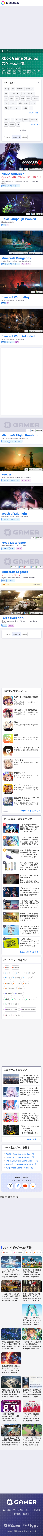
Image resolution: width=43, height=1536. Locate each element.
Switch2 (32, 253)
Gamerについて (9, 1510)
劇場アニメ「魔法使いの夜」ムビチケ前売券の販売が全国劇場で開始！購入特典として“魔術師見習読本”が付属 (32, 1394)
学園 (6, 124)
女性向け (34, 120)
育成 (6, 98)
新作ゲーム (7, 1252)
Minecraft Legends (14, 572)
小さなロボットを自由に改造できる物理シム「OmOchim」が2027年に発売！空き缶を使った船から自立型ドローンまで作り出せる (32, 1275)
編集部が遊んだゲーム (29, 1009)
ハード (8, 978)
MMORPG (20, 89)
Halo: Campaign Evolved (18, 219)
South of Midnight (14, 513)
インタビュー (31, 999)
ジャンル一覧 (33, 113)
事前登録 (16, 967)
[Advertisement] (21, 27)
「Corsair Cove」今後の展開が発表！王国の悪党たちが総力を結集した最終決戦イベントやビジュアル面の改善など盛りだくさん (11, 1443)
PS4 (21, 567)
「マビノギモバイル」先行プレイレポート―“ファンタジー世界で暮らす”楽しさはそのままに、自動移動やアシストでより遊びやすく (32, 1443)
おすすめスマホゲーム (15, 691)
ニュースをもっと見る (29, 1139)
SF (12, 120)
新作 (7, 967)
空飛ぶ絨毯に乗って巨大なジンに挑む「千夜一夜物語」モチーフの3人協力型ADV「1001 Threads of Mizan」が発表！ (11, 1347)
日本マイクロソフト (21, 621)
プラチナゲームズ (7, 182)
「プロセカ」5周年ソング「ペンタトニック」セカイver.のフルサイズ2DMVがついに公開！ (32, 1321)
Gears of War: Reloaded (18, 336)
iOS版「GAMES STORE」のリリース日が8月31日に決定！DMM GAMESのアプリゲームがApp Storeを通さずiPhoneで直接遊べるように (11, 1420)
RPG (13, 89)
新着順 (24, 137)
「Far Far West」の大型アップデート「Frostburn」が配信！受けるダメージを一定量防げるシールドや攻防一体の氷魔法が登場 (11, 1275)
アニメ (21, 988)
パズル (26, 103)
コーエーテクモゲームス (22, 182)
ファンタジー (26, 264)
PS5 (26, 169)
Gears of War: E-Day (15, 297)
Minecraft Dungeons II (17, 258)
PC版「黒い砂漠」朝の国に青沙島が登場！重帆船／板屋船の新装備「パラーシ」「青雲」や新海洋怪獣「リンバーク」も (11, 1394)
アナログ (32, 973)
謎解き (8, 983)
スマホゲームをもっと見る (28, 810)
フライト (5, 441)
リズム (25, 108)
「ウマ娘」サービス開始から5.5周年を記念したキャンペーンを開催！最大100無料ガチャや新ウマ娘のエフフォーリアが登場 (32, 1347)
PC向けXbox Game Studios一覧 (19, 1167)
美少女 (12, 124)
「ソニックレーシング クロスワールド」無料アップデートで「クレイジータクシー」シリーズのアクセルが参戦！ (11, 1298)
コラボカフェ (10, 988)
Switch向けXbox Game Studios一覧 (21, 1164)
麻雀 (6, 108)
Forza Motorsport (13, 542)
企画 (16, 1004)
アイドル (19, 120)
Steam (40, 169)
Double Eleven (6, 261)
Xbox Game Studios (7, 222)
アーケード (21, 973)
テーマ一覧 (34, 124)
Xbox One (14, 567)
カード (33, 103)
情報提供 (37, 1510)
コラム (8, 1004)
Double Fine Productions (23, 478)
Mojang (14, 261)
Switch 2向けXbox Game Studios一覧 (22, 1160)
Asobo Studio (23, 439)
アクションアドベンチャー (10, 186)
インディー (9, 973)
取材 (7, 999)
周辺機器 (17, 978)
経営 (17, 98)
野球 (6, 103)
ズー (2, 439)
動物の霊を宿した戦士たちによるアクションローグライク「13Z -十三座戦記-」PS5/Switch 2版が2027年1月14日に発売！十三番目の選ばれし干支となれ (11, 1372)
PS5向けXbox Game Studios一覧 (20, 1154)
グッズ (27, 983)
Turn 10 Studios (20, 546)
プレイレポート (18, 999)
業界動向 (9, 994)
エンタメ (17, 983)
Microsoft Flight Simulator (20, 435)
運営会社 (25, 1514)
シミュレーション (28, 94)
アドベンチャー (15, 108)
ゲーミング (28, 978)
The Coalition (19, 300)
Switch (13, 253)
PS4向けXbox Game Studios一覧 (20, 1157)
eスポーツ (19, 994)
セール (8, 1015)
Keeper (6, 474)
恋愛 (28, 98)
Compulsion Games (7, 517)
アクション (29, 89)
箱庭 (11, 98)
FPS (6, 94)
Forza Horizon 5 (12, 618)
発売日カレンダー (11, 1009)
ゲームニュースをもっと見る (27, 952)
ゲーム (8, 51)
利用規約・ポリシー (24, 1510)
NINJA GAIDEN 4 (13, 174)
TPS (3, 303)
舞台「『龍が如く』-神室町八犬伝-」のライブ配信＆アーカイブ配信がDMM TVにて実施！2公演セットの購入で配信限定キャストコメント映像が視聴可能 (32, 1300)
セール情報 (19, 1252)
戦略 (22, 98)
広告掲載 (17, 1514)
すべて (7, 89)
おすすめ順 (16, 137)
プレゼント (18, 1015)
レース (12, 548)
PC (22, 169)
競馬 (20, 103)
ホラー (26, 120)
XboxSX (32, 169)
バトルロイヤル (15, 94)
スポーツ (35, 98)
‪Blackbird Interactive (28, 578)
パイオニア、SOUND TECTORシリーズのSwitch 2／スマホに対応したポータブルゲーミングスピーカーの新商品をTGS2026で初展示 (32, 1419)
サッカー (13, 103)
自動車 (19, 548)
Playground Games (7, 621)
